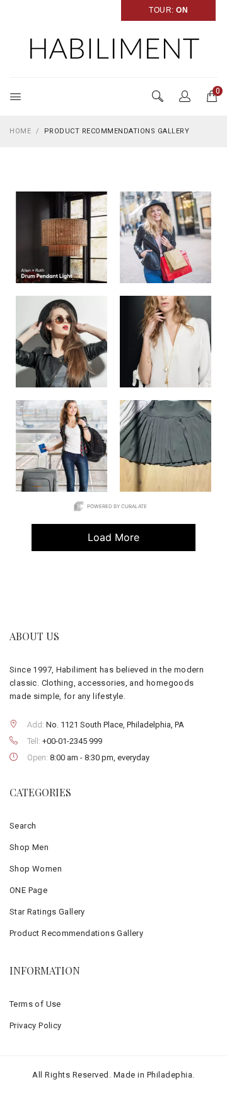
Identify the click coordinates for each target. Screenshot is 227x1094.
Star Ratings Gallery (47, 911)
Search (22, 825)
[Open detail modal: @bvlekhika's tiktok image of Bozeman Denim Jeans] (165, 446)
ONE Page (28, 890)
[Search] (184, 97)
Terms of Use (35, 1004)
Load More (85, 541)
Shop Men (29, 847)
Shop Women (35, 868)
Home (20, 131)
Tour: (168, 10)
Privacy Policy (35, 1025)
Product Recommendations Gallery (76, 933)
